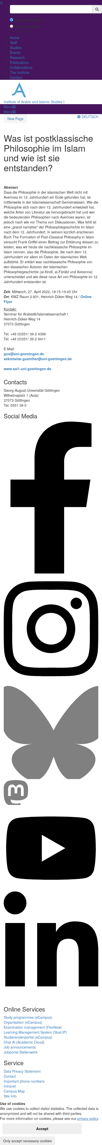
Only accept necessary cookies (27, 1140)
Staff (13, 42)
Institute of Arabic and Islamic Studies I (34, 101)
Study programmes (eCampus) (28, 1017)
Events (15, 52)
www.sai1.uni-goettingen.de (27, 368)
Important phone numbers (24, 1081)
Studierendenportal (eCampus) (28, 1037)
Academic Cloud (30, 1042)
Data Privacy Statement (22, 1071)
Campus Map (14, 1091)
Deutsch (89, 116)
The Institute (19, 72)
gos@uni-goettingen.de (24, 353)
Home (14, 37)
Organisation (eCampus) (23, 1022)
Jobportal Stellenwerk (20, 1052)
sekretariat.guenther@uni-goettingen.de (38, 358)
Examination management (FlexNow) (33, 1027)
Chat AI (9, 1042)
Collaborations (21, 67)
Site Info (10, 1096)
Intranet (10, 1086)
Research (17, 57)
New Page (15, 118)
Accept (42, 1128)
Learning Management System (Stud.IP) (35, 1032)
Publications (19, 62)
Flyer (8, 301)
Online (86, 296)
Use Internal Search (28, 27)
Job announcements (20, 1047)
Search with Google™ (29, 20)
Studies (16, 47)
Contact (16, 77)
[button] (10, 106)
